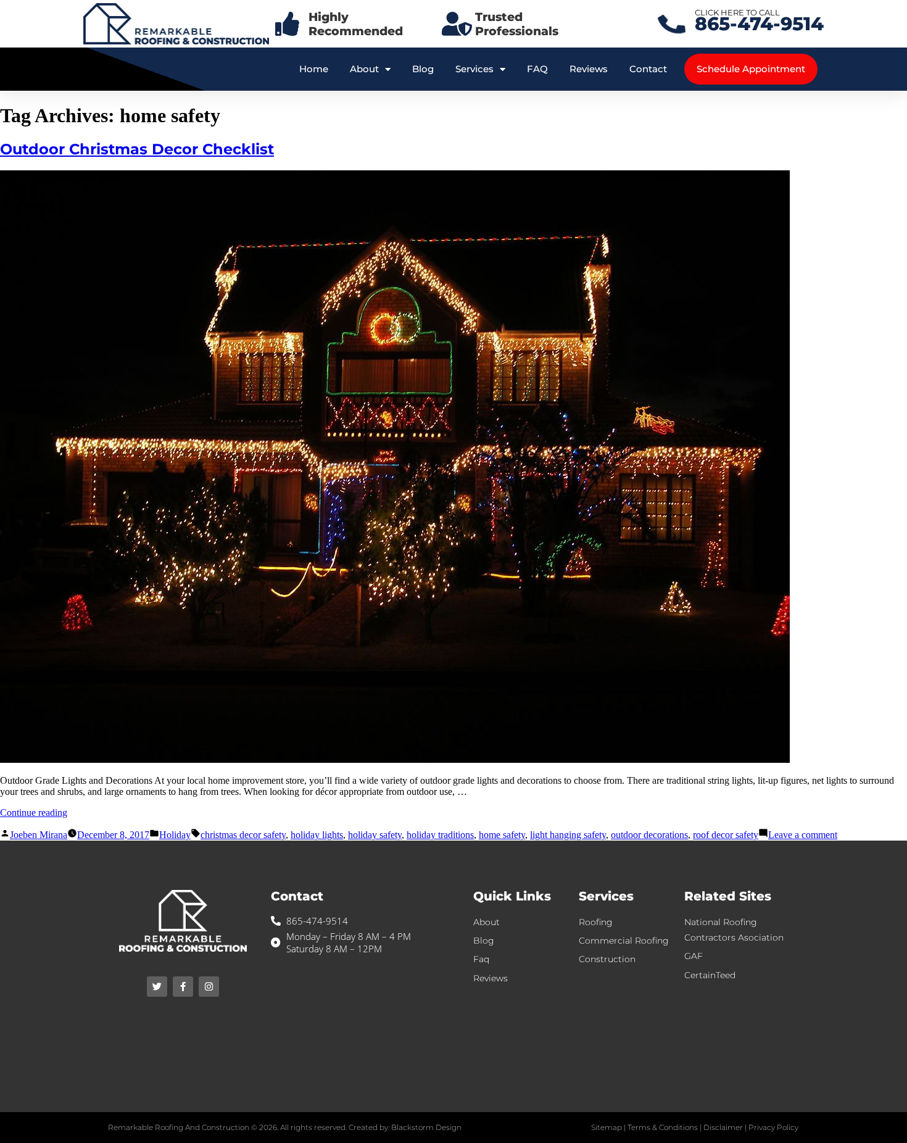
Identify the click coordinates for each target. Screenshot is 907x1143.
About (364, 69)
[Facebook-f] (183, 986)
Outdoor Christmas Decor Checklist (137, 149)
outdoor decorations (649, 834)
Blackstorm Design (426, 1127)
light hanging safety (568, 834)
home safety (502, 834)
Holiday (175, 834)
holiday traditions (440, 834)
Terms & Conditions (662, 1127)
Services (474, 69)
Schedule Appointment (751, 69)
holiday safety (375, 834)
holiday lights (317, 834)
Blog (423, 69)
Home (313, 69)
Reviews (588, 69)
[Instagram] (209, 986)
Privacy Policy (773, 1127)
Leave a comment (802, 834)
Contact (648, 69)
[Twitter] (157, 986)
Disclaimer (723, 1127)
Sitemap (606, 1127)
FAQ (537, 69)
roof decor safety (725, 834)
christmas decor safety (243, 834)
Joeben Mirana (38, 834)
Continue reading (33, 812)
